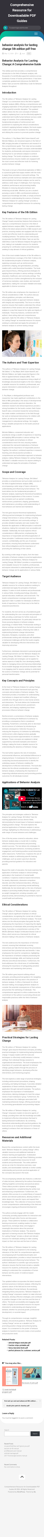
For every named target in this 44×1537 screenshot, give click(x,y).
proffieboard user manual (12, 1451)
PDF (28, 54)
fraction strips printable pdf (19, 1345)
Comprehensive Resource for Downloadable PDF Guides (22, 13)
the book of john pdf (30, 1383)
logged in (15, 1418)
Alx (35, 1492)
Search (6, 1430)
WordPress (21, 1492)
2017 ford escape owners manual (15, 1456)
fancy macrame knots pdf (18, 1348)
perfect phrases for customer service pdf (24, 1350)
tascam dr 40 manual (11, 1448)
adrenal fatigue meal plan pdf (20, 1343)
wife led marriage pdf (11, 1453)
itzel (23, 54)
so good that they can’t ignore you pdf (17, 1446)
